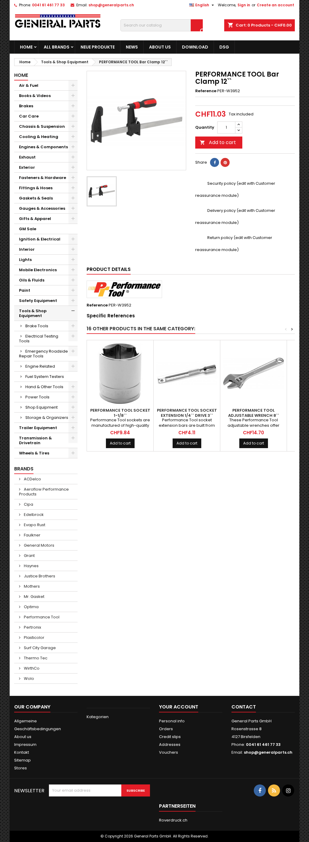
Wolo (28, 678)
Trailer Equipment (38, 428)
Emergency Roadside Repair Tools (43, 353)
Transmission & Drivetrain (35, 440)
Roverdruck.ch (173, 820)
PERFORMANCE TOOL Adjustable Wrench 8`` (253, 412)
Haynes (31, 566)
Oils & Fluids (31, 280)
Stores (20, 768)
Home (26, 47)
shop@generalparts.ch (111, 5)
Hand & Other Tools (44, 387)
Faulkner (31, 535)
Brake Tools (36, 326)
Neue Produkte (98, 47)
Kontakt (21, 752)
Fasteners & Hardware (42, 178)
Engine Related (40, 366)
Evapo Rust (34, 525)
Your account (178, 706)
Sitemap (22, 760)
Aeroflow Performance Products (44, 491)
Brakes (26, 106)
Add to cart (218, 142)
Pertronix (32, 627)
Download (195, 47)
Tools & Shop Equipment (32, 313)
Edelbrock (33, 514)
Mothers (31, 586)
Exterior (27, 167)
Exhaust (27, 157)
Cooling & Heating (38, 137)
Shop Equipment (41, 407)
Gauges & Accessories (42, 208)
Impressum (25, 744)
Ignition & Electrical (39, 239)
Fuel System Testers (44, 376)
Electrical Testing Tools (38, 338)
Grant (29, 555)
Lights (25, 259)
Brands (23, 468)
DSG (224, 47)
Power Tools (37, 397)
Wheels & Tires (34, 453)
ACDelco (32, 479)
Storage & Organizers (46, 417)
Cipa (28, 504)
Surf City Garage (39, 648)
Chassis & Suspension (42, 126)
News (132, 47)
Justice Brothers (39, 576)
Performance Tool (41, 617)
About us (160, 47)
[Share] (214, 162)
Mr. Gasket (33, 596)
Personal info (172, 721)
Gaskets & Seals (36, 198)
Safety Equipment (38, 300)
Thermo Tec (35, 658)
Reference (205, 91)
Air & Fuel (28, 85)
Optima (31, 607)
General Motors (38, 545)
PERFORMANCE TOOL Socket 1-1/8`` (120, 412)
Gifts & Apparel (35, 218)
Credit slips (170, 737)
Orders (166, 729)
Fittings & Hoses (36, 188)
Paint (24, 290)
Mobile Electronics (38, 270)
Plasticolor (33, 637)
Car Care (29, 116)
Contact (243, 706)
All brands (56, 47)
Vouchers (168, 752)
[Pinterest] (225, 162)
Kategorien (98, 717)
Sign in (243, 5)
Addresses (169, 744)
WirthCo (31, 668)
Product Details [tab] (109, 269)
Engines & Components (43, 147)
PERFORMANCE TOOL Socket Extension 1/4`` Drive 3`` (187, 412)
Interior (27, 249)
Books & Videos (35, 96)
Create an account (275, 5)
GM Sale (27, 229)
